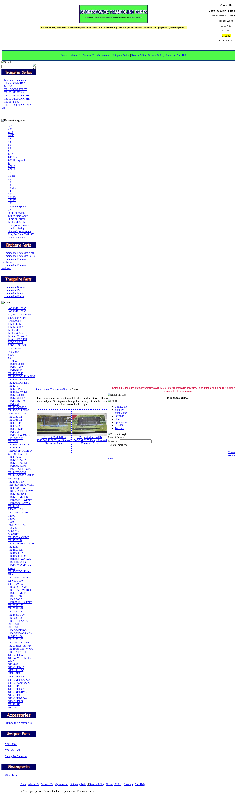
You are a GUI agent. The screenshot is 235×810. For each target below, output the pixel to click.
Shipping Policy (121, 55)
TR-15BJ (13, 546)
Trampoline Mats (13, 293)
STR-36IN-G (15, 654)
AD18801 (13, 623)
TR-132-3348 (15, 373)
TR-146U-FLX (16, 487)
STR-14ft (13, 685)
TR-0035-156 (15, 605)
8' (9, 163)
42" (10, 138)
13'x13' (12, 188)
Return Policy (138, 55)
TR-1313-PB (15, 422)
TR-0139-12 (15, 416)
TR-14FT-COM (17, 472)
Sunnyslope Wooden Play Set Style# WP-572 (21, 233)
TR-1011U (14, 704)
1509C (12, 521)
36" (10, 126)
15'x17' (12, 200)
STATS (119, 425)
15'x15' (12, 197)
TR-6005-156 (15, 438)
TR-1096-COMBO (18, 364)
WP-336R (13, 351)
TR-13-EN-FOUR (18, 429)
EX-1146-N (14, 323)
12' (10, 181)
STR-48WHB (16, 583)
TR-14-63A (14, 456)
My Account (103, 55)
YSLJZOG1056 (17, 524)
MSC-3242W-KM (18, 336)
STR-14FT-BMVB (18, 692)
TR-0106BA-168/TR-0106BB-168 (20, 635)
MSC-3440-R (15, 342)
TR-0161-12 (15, 419)
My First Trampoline (15, 80)
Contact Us (89, 55)
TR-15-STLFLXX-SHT (17, 98)
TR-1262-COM (16, 394)
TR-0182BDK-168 (18, 630)
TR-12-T (13, 385)
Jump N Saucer (16, 218)
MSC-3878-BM (17, 222)
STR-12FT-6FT (17, 676)
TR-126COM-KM (18, 382)
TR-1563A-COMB (18, 537)
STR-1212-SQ (16, 670)
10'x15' (12, 175)
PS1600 (12, 707)
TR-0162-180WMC (19, 642)
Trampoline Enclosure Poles (19, 255)
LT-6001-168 (15, 509)
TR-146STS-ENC (18, 463)
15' (10, 194)
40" (10, 129)
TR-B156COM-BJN (19, 589)
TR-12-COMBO (17, 407)
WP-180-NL (15, 348)
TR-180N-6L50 (17, 555)
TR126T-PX (15, 596)
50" (10, 144)
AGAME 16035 (17, 308)
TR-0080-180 (15, 617)
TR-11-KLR (15, 370)
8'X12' (11, 169)
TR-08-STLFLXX (14, 92)
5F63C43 (13, 531)
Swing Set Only (17, 237)
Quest (118, 419)
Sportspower (122, 422)
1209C (12, 515)
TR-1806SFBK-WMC (20, 648)
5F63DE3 (13, 534)
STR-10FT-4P (16, 667)
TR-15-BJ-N (15, 540)
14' (10, 191)
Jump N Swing (16, 212)
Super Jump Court (18, 215)
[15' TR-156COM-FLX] (89, 434)
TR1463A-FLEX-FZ (19, 469)
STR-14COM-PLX (19, 682)
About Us (75, 55)
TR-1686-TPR (16, 481)
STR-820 (13, 664)
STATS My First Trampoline (17, 319)
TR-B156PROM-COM (21, 543)
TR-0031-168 (15, 608)
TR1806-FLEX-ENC (20, 602)
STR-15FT (14, 695)
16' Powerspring (17, 206)
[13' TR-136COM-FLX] (54, 434)
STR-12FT (14, 673)
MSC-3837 (14, 330)
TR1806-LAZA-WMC (21, 558)
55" (10, 147)
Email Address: (116, 437)
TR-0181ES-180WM (19, 645)
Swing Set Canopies (16, 756)
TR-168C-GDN (17, 614)
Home (64, 55)
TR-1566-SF (15, 425)
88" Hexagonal (16, 160)
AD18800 (13, 627)
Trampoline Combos (19, 225)
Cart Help (182, 55)
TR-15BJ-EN (15, 549)
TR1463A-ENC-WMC (21, 484)
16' (10, 203)
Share (111, 458)
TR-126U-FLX (16, 401)
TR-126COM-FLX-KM (21, 376)
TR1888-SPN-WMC (19, 503)
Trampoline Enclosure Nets (19, 252)
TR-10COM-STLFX (15, 89)
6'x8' (10, 132)
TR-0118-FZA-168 (18, 620)
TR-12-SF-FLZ (16, 398)
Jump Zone (121, 412)
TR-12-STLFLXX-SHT (17, 95)
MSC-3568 (11, 744)
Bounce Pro (121, 406)
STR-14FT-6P (16, 688)
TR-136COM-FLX (18, 444)
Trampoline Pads (13, 290)
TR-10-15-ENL (16, 367)
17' (10, 209)
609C (11, 357)
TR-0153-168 (15, 639)
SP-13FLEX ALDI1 (19, 453)
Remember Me (119, 444)
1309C (12, 518)
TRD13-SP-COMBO (20, 450)
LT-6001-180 (15, 580)
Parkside (119, 415)
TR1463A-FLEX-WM (20, 490)
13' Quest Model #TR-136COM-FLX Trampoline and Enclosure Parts (54, 440)
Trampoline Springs (14, 287)
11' (9, 178)
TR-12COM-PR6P (14, 83)
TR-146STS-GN (17, 459)
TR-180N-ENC (16, 552)
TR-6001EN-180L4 (19, 577)
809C (11, 354)
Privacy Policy (156, 55)
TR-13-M (13, 432)
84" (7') (12, 157)
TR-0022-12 (15, 599)
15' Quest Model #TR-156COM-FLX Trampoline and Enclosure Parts (89, 440)
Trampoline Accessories (18, 722)
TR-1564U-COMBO (19, 435)
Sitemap (170, 55)
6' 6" (10, 153)
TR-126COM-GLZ (19, 379)
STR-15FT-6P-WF (18, 698)
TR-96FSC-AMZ (18, 586)
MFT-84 (8, 86)
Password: (113, 441)
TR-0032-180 (15, 611)
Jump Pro (120, 409)
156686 (12, 528)
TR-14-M (13, 506)
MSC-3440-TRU (17, 339)
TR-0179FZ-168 (17, 651)
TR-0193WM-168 (18, 512)
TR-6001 (13, 441)
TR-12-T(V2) (15, 388)
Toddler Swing (16, 228)
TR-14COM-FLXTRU (21, 497)
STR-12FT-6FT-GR (19, 679)
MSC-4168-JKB (17, 345)
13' (10, 184)
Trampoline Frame (14, 296)
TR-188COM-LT (17, 391)
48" (10, 141)
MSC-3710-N (12, 750)
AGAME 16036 (17, 311)
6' (9, 150)
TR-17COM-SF (17, 593)
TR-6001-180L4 (17, 562)
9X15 (11, 135)
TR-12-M (13, 404)
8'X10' (11, 166)
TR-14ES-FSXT (17, 493)
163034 (12, 360)
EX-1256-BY (15, 326)
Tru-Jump (120, 428)
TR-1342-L (14, 447)
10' (10, 172)
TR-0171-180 (11, 101)
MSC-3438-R (15, 333)
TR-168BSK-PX (17, 466)
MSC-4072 (11, 774)
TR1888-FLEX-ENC (20, 500)
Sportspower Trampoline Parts (52, 389)
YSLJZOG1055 (17, 413)
